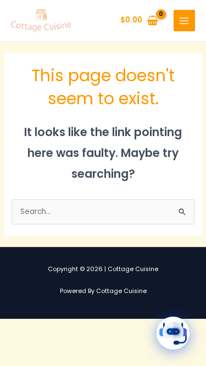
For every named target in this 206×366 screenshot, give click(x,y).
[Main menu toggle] (184, 20)
